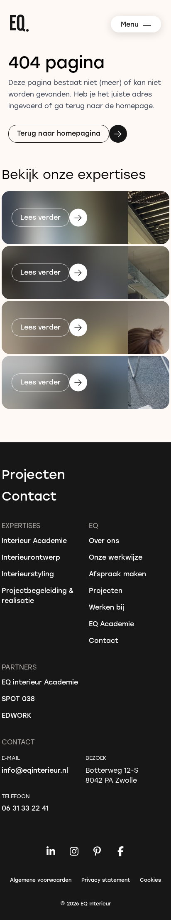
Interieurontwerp (31, 557)
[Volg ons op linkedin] (50, 851)
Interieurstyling (28, 573)
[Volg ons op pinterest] (97, 851)
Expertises (21, 525)
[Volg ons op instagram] (74, 851)
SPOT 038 (18, 698)
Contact (29, 495)
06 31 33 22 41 (25, 807)
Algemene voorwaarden (40, 879)
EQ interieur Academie (40, 681)
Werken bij (106, 607)
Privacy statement (105, 879)
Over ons (104, 540)
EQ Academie (111, 623)
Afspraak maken (117, 573)
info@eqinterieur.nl (35, 770)
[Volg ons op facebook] (120, 851)
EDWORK (17, 715)
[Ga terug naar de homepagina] (89, 23)
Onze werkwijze (115, 557)
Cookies (150, 879)
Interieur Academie (34, 540)
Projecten (33, 474)
